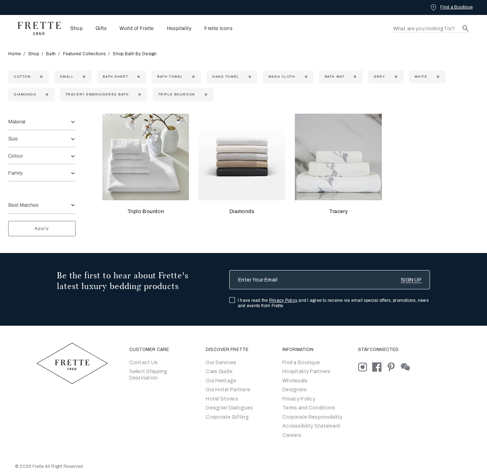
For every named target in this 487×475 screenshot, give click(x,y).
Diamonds (242, 211)
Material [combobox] (16, 121)
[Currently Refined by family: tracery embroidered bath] (139, 95)
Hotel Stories (222, 399)
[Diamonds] (242, 157)
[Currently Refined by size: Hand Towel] (249, 77)
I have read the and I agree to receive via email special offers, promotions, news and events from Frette (333, 303)
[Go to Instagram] (365, 366)
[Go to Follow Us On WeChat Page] (407, 366)
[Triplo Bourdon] (145, 157)
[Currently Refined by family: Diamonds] (46, 95)
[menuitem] (74, 28)
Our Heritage (221, 380)
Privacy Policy (283, 300)
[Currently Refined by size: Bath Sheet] (138, 77)
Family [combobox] (15, 173)
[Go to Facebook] (379, 366)
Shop (33, 53)
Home (14, 53)
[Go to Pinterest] (393, 366)
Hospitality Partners (306, 371)
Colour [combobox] (15, 156)
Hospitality (179, 28)
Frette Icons (218, 28)
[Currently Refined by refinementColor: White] (437, 77)
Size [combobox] (13, 138)
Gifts (101, 28)
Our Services (221, 362)
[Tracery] (338, 157)
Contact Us (143, 362)
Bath (51, 53)
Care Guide (219, 371)
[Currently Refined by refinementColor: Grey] (395, 77)
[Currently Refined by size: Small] (83, 77)
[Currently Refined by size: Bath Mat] (354, 77)
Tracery (338, 211)
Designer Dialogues (229, 408)
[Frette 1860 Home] (35, 28)
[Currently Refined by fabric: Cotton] (40, 77)
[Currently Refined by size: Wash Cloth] (305, 77)
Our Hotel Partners (228, 389)
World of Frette (136, 28)
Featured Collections (84, 53)
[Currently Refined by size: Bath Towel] (192, 77)
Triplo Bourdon (145, 211)
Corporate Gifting (227, 417)
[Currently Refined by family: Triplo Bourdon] (205, 95)
